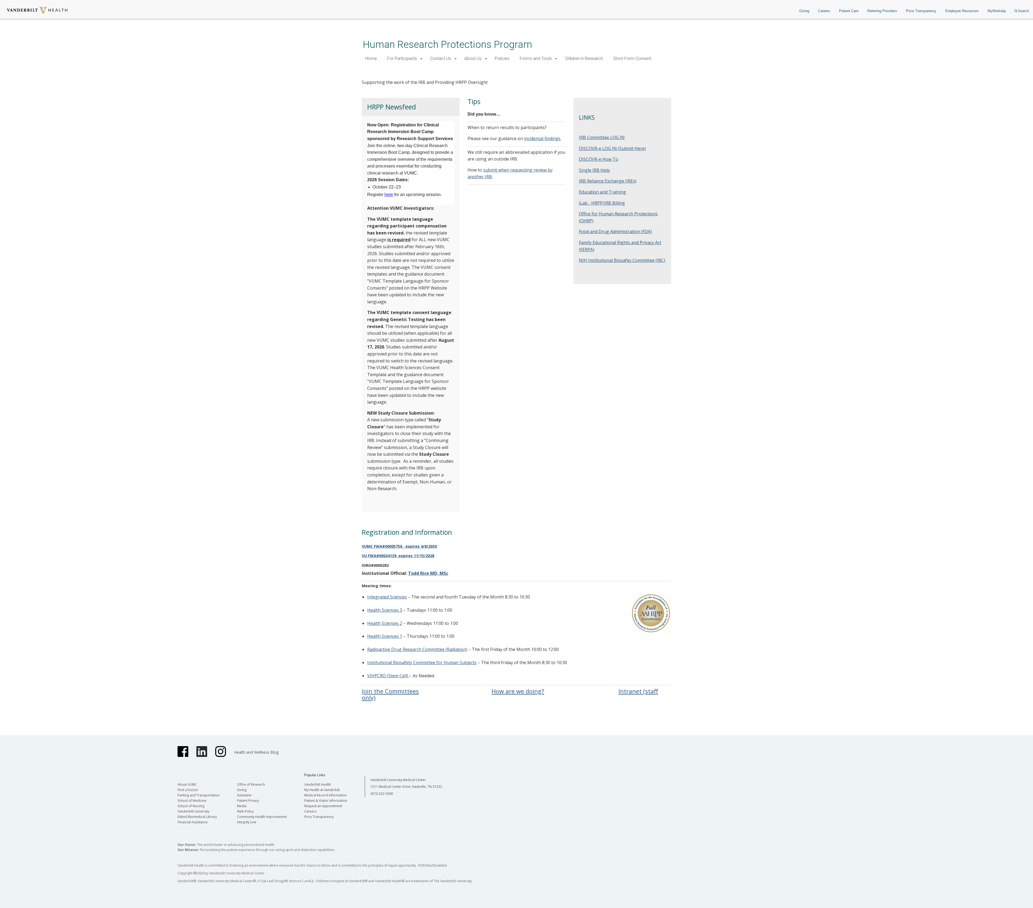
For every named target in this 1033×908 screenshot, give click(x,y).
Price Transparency (921, 11)
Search (1023, 11)
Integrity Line (246, 822)
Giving (804, 11)
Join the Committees (390, 691)
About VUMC (187, 784)
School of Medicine (192, 800)
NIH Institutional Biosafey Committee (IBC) (622, 260)
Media (241, 806)
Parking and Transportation (199, 795)
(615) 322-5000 (381, 793)
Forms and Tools (536, 58)
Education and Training (602, 192)
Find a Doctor (188, 790)
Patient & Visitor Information (325, 800)
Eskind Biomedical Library (197, 816)
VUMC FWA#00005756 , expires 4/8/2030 (399, 546)
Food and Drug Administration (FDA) (615, 231)
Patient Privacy (248, 800)
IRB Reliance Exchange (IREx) (607, 181)
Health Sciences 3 (384, 610)
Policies (502, 58)
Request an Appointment (323, 806)
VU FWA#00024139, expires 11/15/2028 (398, 555)
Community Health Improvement (262, 816)
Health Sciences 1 (384, 636)
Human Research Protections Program (447, 44)
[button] (421, 58)
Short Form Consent (632, 58)
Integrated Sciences (387, 597)
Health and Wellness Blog (256, 752)
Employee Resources (962, 11)
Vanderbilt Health (317, 784)
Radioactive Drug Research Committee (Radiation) (417, 649)
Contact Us (440, 58)
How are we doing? (517, 691)
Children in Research (584, 58)
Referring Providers (882, 11)
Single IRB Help (594, 170)
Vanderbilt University (193, 811)
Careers (824, 11)
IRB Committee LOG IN (602, 137)
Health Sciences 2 (384, 623)
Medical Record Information (325, 795)
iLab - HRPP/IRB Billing (602, 203)
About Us (473, 58)
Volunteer (244, 795)
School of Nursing (191, 806)
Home (371, 58)
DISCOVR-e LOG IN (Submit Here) (612, 148)
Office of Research (251, 784)
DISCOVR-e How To (598, 159)
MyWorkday (997, 11)
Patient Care (848, 11)
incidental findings (542, 138)
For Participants (402, 58)
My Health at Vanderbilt (322, 790)
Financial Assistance (193, 822)
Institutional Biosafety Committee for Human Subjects (421, 662)
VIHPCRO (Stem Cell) (388, 676)
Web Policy (245, 811)
